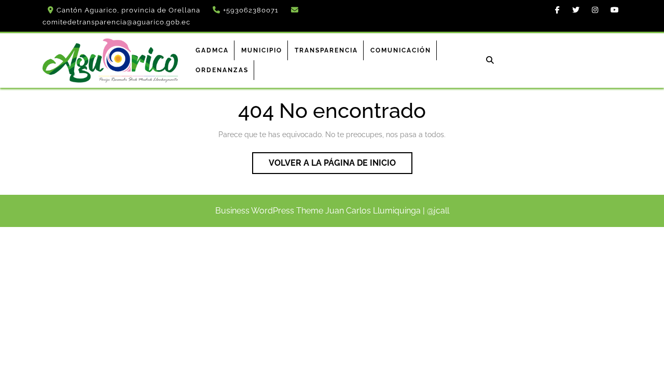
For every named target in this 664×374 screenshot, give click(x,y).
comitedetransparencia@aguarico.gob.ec (116, 22)
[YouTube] (612, 10)
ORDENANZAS (222, 70)
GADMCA (212, 50)
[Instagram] (592, 10)
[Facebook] (554, 10)
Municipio (261, 50)
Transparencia (326, 50)
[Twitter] (573, 10)
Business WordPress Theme (269, 211)
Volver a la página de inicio (340, 165)
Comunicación (400, 50)
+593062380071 (251, 10)
